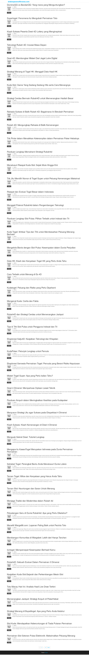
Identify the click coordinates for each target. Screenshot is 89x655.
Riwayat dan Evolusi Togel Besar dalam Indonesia (30, 191)
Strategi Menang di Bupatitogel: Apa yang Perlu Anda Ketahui (35, 611)
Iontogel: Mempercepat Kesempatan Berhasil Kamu (31, 549)
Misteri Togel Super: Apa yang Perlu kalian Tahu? (30, 375)
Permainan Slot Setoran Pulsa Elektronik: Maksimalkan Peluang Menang (41, 635)
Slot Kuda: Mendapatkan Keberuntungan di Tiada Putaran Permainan (39, 623)
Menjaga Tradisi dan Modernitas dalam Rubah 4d (30, 500)
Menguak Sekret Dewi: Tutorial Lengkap (25, 436)
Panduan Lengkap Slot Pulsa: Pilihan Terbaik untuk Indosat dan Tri (38, 218)
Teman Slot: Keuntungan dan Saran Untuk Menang (31, 488)
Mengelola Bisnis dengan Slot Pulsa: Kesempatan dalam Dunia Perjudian (41, 247)
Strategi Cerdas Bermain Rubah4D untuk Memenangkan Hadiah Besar (40, 98)
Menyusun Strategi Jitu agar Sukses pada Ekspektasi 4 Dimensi (37, 412)
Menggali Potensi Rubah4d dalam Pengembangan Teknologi (35, 205)
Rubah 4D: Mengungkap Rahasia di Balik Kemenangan (33, 124)
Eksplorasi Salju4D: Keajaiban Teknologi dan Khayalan (32, 338)
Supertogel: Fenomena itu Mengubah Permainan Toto (32, 18)
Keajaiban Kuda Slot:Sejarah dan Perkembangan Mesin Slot (35, 574)
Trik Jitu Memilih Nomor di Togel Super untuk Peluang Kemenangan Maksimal (43, 178)
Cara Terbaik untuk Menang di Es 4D (24, 274)
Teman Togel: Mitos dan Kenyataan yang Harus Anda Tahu (34, 476)
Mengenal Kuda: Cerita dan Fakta (22, 300)
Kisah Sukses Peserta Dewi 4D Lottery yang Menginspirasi (34, 31)
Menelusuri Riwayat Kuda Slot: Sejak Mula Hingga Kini (32, 164)
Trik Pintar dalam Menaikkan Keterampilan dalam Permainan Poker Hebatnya (43, 138)
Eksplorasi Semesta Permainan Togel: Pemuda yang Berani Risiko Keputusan (43, 363)
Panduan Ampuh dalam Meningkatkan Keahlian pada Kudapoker (37, 400)
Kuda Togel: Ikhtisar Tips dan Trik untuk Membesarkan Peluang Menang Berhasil (40, 233)
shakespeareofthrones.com (18, 1)
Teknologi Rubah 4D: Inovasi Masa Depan (26, 44)
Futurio (46, 652)
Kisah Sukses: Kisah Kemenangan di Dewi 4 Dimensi (32, 424)
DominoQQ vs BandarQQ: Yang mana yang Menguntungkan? (36, 4)
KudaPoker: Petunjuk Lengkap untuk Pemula (28, 351)
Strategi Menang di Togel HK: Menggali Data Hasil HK (32, 71)
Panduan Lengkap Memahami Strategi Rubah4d (29, 151)
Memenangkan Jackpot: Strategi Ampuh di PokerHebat (32, 598)
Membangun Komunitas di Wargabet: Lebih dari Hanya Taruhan (36, 537)
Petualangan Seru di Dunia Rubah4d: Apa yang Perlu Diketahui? (37, 512)
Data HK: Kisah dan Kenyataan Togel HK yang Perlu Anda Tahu (37, 260)
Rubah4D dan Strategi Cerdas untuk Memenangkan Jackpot (35, 314)
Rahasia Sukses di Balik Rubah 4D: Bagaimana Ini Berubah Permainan (40, 111)
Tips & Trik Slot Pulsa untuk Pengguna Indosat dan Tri (32, 326)
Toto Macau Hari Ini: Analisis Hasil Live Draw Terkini (31, 586)
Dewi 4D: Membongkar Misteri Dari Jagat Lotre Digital (32, 58)
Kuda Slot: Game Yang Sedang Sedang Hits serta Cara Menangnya (38, 84)
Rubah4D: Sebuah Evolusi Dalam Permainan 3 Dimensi (33, 562)
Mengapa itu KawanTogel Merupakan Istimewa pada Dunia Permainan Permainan (40, 450)
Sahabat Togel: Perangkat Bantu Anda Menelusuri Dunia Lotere (36, 463)
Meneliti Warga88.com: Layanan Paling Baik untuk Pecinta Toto (36, 525)
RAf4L (15, 7)
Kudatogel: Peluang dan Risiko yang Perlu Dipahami (31, 287)
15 (45, 647)
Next (49, 647)
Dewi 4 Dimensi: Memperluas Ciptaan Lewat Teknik (31, 387)
